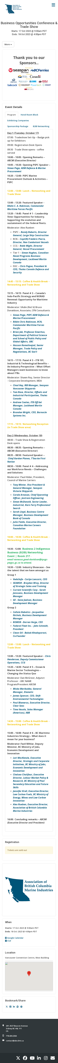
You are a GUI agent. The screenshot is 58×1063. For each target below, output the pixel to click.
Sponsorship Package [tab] (17, 126)
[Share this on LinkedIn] (14, 1006)
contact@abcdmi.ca (15, 1040)
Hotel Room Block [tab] (29, 114)
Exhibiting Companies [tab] (18, 120)
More (7, 44)
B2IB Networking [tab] (41, 126)
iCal (9, 940)
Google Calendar (15, 938)
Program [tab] (11, 114)
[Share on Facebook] (10, 1006)
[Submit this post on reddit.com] (18, 1006)
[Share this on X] (7, 1006)
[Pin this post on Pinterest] (21, 1006)
